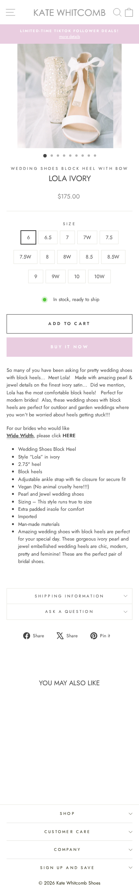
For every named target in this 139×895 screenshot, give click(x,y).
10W (99, 276)
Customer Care (67, 832)
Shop (67, 813)
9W (55, 276)
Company (67, 849)
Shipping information (69, 596)
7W (87, 237)
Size (69, 224)
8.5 (89, 256)
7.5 (109, 237)
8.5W (113, 256)
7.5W (25, 256)
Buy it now (69, 347)
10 (77, 276)
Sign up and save (67, 868)
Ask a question (69, 611)
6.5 (47, 237)
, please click (41, 435)
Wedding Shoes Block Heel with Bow (69, 168)
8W (67, 256)
